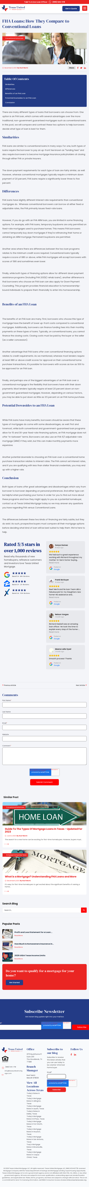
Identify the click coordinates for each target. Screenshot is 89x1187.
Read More (18, 935)
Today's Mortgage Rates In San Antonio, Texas (35, 1139)
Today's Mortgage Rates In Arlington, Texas (34, 1101)
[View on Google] (51, 546)
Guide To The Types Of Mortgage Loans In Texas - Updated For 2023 (43, 830)
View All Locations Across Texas (35, 1086)
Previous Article (9, 685)
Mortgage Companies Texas (16, 855)
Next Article (81, 685)
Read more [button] (54, 562)
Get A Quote (71, 8)
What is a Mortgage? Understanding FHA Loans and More (40, 876)
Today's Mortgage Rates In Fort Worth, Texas (34, 1124)
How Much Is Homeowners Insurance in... (34, 944)
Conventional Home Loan (14, 38)
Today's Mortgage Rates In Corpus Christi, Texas (34, 1154)
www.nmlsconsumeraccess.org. (74, 1180)
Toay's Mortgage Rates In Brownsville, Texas (35, 1147)
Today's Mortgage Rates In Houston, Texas (34, 1131)
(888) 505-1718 (58, 2)
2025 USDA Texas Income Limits (29, 955)
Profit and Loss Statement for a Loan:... (33, 932)
